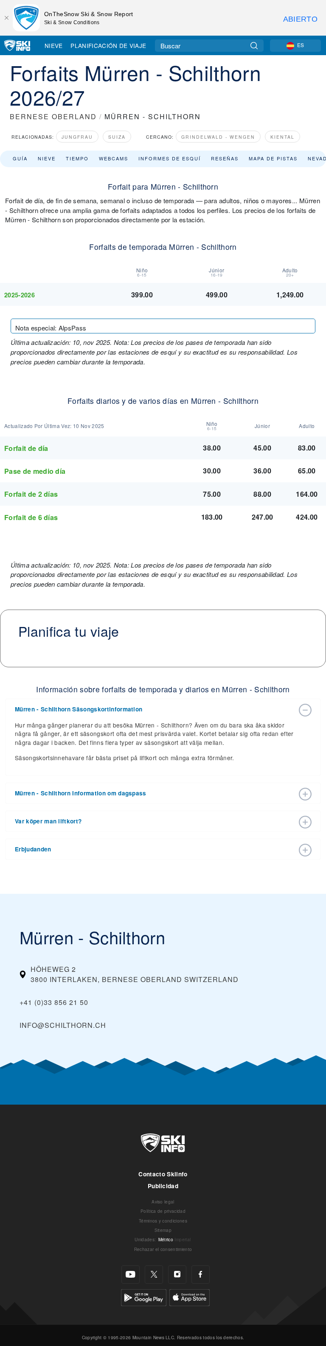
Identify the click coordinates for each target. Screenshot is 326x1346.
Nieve (54, 45)
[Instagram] (177, 1274)
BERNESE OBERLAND (53, 116)
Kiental (282, 137)
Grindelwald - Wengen (218, 137)
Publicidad (163, 1186)
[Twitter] (154, 1274)
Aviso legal (163, 1201)
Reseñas (225, 158)
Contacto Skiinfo (162, 1174)
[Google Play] (143, 1296)
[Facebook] (200, 1274)
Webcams (113, 158)
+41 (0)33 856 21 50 (54, 1002)
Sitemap (163, 1230)
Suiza (117, 137)
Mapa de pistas (273, 158)
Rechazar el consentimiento (163, 1249)
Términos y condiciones (163, 1220)
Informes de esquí (169, 158)
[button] (154, 709)
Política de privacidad (163, 1211)
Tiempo (77, 158)
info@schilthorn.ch (63, 1025)
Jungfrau (77, 137)
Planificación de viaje (108, 45)
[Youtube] (130, 1274)
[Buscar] (254, 45)
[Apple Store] (189, 1296)
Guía (20, 158)
